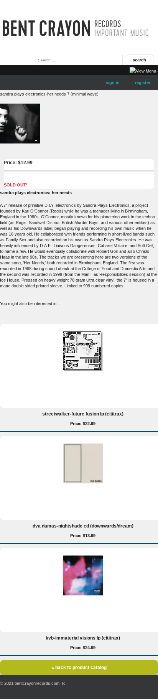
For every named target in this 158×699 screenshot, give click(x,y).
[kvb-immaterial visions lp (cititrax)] (83, 594)
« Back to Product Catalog (79, 667)
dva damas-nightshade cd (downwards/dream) (83, 526)
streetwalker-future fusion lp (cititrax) (82, 414)
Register (142, 82)
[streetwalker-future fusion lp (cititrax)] (83, 370)
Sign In (113, 82)
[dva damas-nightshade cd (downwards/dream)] (83, 482)
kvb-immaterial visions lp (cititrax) (83, 638)
